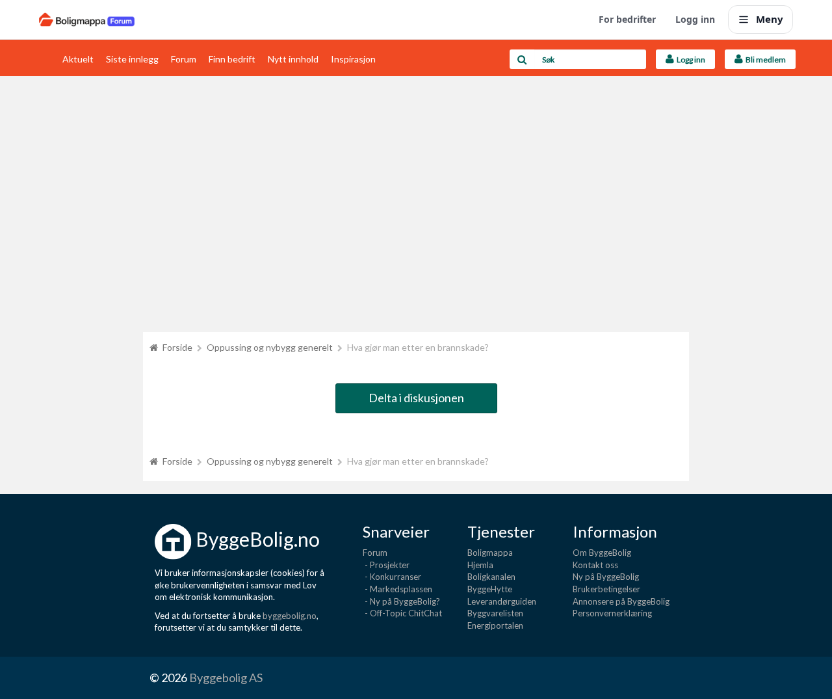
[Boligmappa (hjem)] (87, 19)
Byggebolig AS (226, 677)
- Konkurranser (392, 576)
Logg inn (695, 19)
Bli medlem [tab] (764, 59)
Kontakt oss (595, 565)
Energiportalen (495, 625)
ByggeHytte (489, 589)
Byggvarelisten (495, 613)
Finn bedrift (232, 58)
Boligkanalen (491, 576)
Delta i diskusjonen (416, 398)
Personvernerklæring (612, 613)
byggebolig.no (290, 615)
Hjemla (480, 565)
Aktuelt (78, 58)
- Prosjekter (386, 565)
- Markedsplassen (397, 589)
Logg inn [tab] (689, 59)
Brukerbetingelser (606, 589)
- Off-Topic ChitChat (402, 613)
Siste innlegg (132, 58)
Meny (769, 18)
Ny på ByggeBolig (606, 576)
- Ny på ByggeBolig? (401, 601)
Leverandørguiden (501, 601)
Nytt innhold (293, 58)
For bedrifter (627, 19)
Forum (183, 58)
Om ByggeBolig (602, 552)
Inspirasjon (353, 58)
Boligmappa (490, 552)
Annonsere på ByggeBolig (621, 601)
